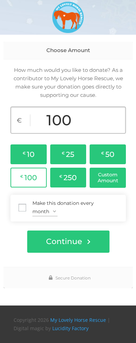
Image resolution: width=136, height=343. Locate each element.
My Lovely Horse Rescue (78, 320)
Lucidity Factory (70, 328)
